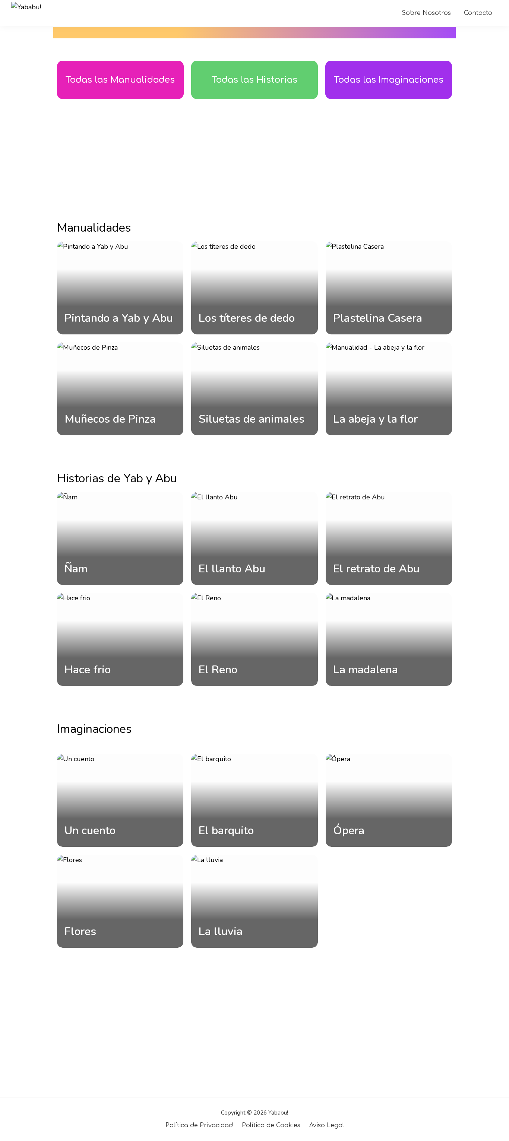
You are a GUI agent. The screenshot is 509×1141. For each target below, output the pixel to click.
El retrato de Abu (376, 568)
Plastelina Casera (377, 318)
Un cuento (90, 830)
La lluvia (221, 931)
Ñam (76, 568)
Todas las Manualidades (120, 80)
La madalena (365, 669)
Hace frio (87, 669)
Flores (80, 931)
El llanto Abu (232, 568)
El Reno (218, 669)
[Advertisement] (254, 159)
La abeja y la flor (375, 419)
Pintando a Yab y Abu (118, 318)
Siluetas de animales (251, 419)
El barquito (226, 830)
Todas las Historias (254, 80)
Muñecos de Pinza (110, 419)
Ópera (348, 830)
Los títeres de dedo (247, 318)
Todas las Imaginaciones (388, 80)
